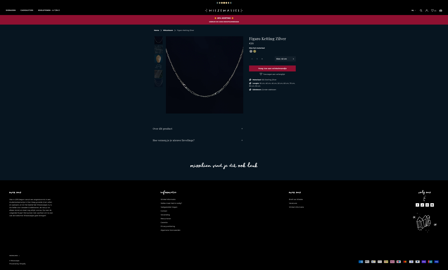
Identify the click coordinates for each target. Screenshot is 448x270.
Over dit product (162, 128)
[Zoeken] (421, 10)
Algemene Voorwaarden (170, 230)
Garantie (164, 222)
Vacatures (293, 203)
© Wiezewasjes (14, 260)
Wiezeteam (168, 30)
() (435, 11)
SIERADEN (11, 10)
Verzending (165, 215)
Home (156, 30)
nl (413, 10)
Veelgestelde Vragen (169, 207)
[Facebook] (417, 205)
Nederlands (13, 255)
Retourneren (166, 219)
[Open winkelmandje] (440, 10)
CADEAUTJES (27, 10)
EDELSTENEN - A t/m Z (49, 10)
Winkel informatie (296, 207)
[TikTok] (422, 205)
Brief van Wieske (296, 199)
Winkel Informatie (168, 199)
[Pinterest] (432, 205)
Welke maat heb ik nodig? (171, 203)
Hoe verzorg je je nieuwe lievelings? (174, 140)
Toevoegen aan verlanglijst (274, 74)
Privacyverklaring (168, 226)
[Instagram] (427, 205)
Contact (164, 211)
